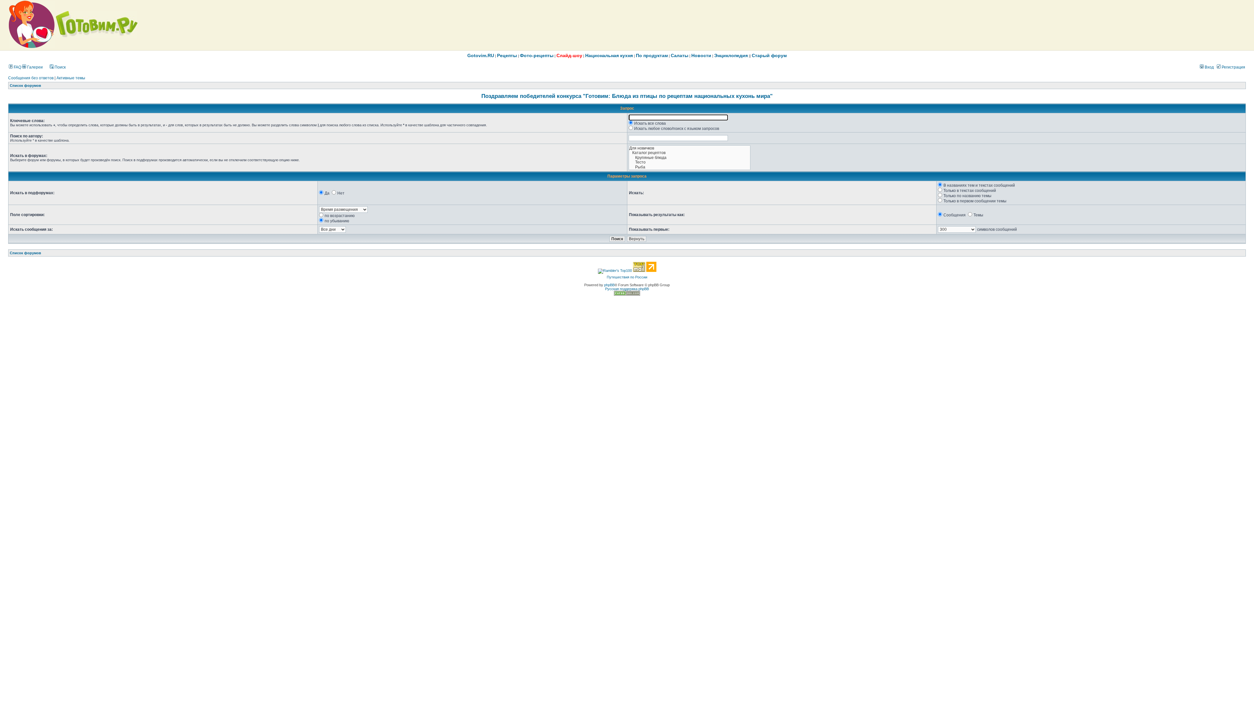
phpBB (609, 285)
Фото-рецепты (537, 55)
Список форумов (25, 85)
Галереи (34, 67)
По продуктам (652, 55)
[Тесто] (689, 162)
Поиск (60, 67)
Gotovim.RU (480, 55)
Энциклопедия (731, 55)
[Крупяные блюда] (689, 157)
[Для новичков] (689, 148)
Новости (701, 55)
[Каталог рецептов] (689, 152)
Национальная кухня (609, 55)
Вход (1209, 67)
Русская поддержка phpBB (627, 289)
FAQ (17, 67)
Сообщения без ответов (31, 78)
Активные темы (70, 78)
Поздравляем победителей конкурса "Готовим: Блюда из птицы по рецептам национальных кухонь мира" (627, 96)
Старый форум (769, 55)
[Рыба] (689, 167)
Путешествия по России (627, 277)
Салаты (679, 55)
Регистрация (1233, 67)
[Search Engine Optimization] (627, 294)
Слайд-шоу (569, 55)
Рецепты (507, 55)
